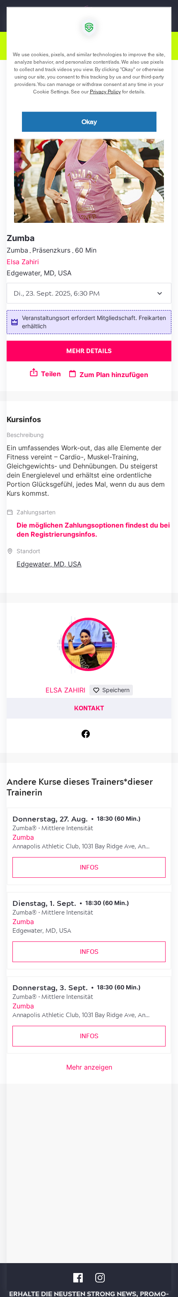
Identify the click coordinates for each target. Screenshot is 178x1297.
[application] (89, 648)
